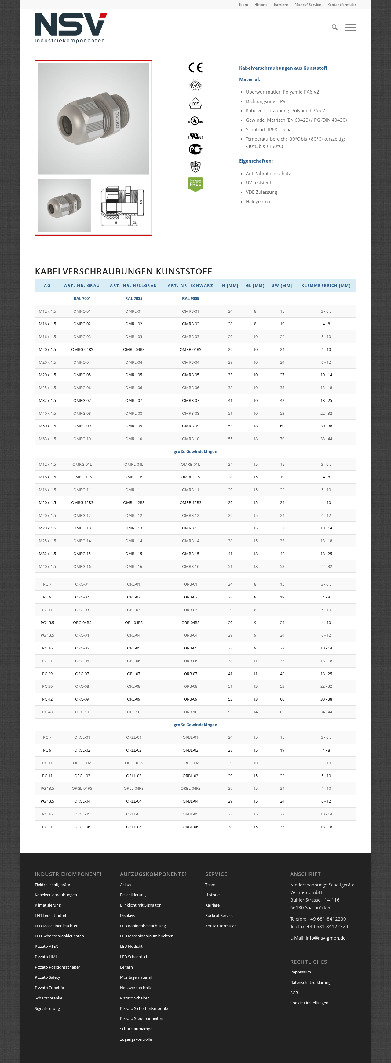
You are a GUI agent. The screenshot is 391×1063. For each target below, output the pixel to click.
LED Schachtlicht (135, 956)
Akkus (125, 884)
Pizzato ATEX (46, 946)
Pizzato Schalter (134, 998)
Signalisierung (47, 1008)
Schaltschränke (48, 998)
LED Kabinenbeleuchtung (143, 926)
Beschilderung (133, 894)
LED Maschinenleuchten (57, 926)
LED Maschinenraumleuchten (147, 936)
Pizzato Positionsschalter (57, 967)
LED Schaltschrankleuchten (59, 936)
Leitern (126, 967)
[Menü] (349, 27)
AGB (294, 992)
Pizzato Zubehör (49, 987)
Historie (261, 4)
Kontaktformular (341, 4)
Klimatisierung (48, 905)
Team (243, 4)
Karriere (281, 4)
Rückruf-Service (307, 4)
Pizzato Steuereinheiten (141, 1018)
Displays (127, 915)
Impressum (300, 972)
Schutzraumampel (136, 1029)
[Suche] (335, 27)
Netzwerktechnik (135, 987)
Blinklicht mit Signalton (141, 905)
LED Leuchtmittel (50, 915)
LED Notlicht (131, 946)
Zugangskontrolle (136, 1039)
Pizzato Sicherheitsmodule (144, 1008)
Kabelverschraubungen (56, 894)
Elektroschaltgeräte (52, 884)
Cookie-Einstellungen (309, 1003)
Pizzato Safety (47, 977)
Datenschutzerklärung (310, 982)
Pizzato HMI (46, 956)
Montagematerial (136, 977)
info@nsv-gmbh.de (325, 938)
